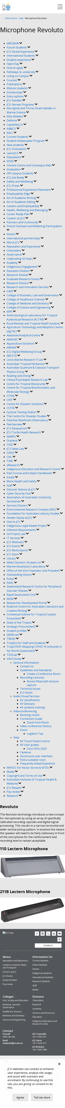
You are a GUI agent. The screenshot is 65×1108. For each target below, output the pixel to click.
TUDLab (12, 655)
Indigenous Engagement (22, 267)
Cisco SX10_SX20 (37, 748)
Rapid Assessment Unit (21, 594)
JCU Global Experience (21, 51)
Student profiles (17, 631)
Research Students (41, 981)
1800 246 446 (9, 1037)
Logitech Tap (35, 733)
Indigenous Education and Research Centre (34, 469)
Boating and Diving (19, 376)
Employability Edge (19, 194)
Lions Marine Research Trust (25, 360)
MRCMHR (13, 43)
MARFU (11, 436)
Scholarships (15, 92)
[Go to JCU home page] (8, 933)
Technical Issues (30, 689)
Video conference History (36, 726)
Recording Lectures (32, 677)
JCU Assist (26, 692)
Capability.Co (15, 124)
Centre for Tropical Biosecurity (26, 384)
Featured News (10, 980)
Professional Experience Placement (29, 190)
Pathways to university (21, 72)
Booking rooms (30, 715)
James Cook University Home (6, 7)
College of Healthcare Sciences (26, 299)
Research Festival (18, 275)
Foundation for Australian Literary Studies (33, 513)
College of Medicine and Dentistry (28, 303)
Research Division (18, 283)
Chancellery (14, 250)
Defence (12, 120)
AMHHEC (13, 339)
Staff (10, 485)
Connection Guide (31, 719)
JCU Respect (14, 788)
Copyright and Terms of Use (25, 776)
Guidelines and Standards (36, 670)
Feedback (48, 945)
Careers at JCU (16, 218)
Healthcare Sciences (12, 1011)
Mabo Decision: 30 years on (24, 562)
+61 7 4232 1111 (39, 1043)
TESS (10, 445)
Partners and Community (23, 222)
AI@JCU (12, 128)
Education (37, 1016)
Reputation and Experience (24, 246)
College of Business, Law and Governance (33, 295)
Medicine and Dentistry (13, 1015)
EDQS (10, 161)
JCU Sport (13, 554)
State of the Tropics (19, 622)
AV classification (30, 700)
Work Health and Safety (22, 481)
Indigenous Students (42, 973)
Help (21, 18)
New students (16, 145)
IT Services (14, 538)
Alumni (11, 234)
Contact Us (27, 666)
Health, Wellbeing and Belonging (27, 210)
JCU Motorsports (18, 550)
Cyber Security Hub (19, 493)
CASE (10, 291)
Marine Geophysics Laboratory (26, 566)
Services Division (17, 505)
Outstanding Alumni (19, 574)
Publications (15, 84)
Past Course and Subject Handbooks (30, 473)
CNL (10, 457)
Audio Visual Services (26, 696)
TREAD (11, 639)
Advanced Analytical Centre (24, 335)
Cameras (25, 752)
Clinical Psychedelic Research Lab (27, 380)
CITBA (11, 396)
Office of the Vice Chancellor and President (33, 570)
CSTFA (11, 408)
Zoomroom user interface (36, 756)
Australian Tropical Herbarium (26, 364)
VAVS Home (11, 18)
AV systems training (32, 707)
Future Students (17, 47)
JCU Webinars (15, 542)
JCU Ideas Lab (15, 449)
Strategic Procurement (21, 626)
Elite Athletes (15, 116)
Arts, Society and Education (15, 1000)
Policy (10, 579)
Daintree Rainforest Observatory (27, 420)
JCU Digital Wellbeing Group (24, 352)
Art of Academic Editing (21, 202)
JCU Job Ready (16, 177)
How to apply (15, 68)
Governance (14, 254)
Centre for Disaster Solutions (25, 404)
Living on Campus (18, 76)
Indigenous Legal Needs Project (27, 526)
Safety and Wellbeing (20, 181)
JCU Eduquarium (17, 428)
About (7, 957)
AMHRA (12, 347)
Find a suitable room (33, 760)
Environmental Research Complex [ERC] (32, 509)
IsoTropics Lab (16, 534)
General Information (26, 662)
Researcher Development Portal (27, 603)
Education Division (18, 271)
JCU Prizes (13, 186)
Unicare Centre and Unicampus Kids (29, 165)
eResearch (13, 465)
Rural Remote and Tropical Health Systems (34, 323)
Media (11, 772)
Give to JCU (14, 522)
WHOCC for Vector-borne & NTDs (28, 768)
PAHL (10, 583)
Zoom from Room (38, 722)
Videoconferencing (25, 711)
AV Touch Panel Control (35, 741)
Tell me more (42, 1097)
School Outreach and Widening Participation (34, 226)
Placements (14, 157)
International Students (21, 55)
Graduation (14, 169)
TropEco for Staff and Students (26, 643)
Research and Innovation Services (28, 287)
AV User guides (29, 745)
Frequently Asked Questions (37, 763)
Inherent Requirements (21, 530)
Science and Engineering (14, 1019)
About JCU (13, 242)
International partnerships (24, 238)
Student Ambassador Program (26, 141)
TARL (10, 461)
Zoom (23, 730)
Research (13, 796)
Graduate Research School (23, 279)
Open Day (13, 64)
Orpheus (12, 440)
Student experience (19, 60)
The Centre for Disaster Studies (27, 416)
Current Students (18, 137)
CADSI (11, 453)
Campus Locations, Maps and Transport (14, 966)
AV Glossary (27, 704)
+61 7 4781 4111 (39, 1037)
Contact (8, 1031)
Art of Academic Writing (22, 198)
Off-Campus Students (20, 173)
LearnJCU (13, 153)
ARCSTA (12, 356)
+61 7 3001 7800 (39, 1049)
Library (11, 558)
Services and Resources (43, 1012)
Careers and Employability (23, 206)
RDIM (10, 599)
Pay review (14, 792)
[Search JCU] (60, 6)
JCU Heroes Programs (21, 104)
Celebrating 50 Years (20, 259)
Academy (12, 263)
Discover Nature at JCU (21, 489)
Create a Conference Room (43, 674)
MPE (10, 311)
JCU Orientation (17, 149)
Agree (20, 1097)
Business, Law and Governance (11, 1006)
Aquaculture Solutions (21, 343)
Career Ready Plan (18, 214)
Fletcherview (15, 424)
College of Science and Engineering (29, 307)
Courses (12, 80)
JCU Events (14, 546)
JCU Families (14, 100)
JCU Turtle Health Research (24, 432)
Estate (11, 477)
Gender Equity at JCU (20, 518)
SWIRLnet (13, 635)
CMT (10, 400)
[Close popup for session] (59, 1064)
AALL (10, 133)
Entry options (15, 96)
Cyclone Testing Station (22, 412)
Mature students (17, 88)
